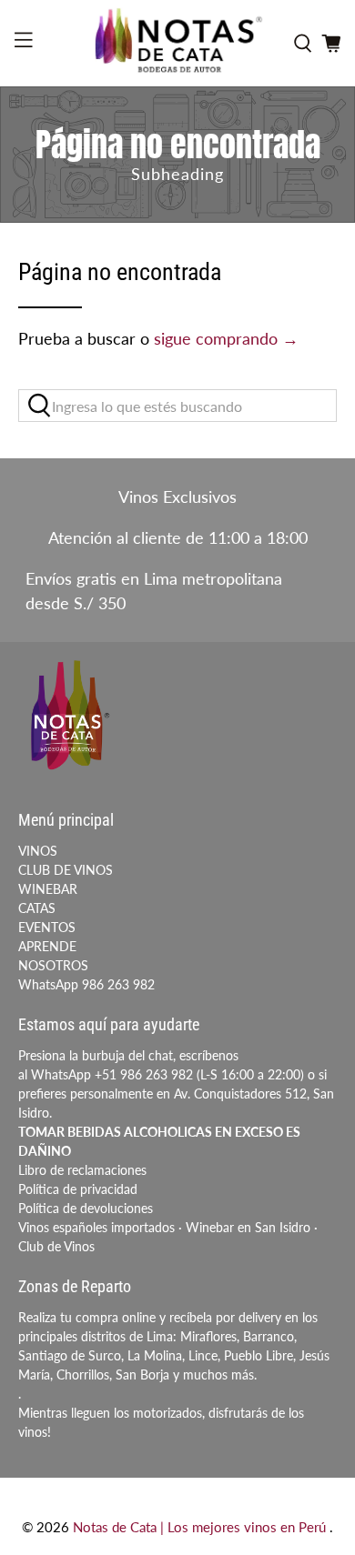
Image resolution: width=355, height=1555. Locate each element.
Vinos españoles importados (96, 1227)
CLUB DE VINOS (65, 870)
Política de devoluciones (85, 1208)
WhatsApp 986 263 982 (86, 984)
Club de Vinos (56, 1246)
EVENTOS (47, 927)
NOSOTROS (53, 965)
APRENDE (47, 946)
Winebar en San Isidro (248, 1227)
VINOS (37, 850)
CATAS (37, 908)
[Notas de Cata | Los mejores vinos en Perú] (178, 43)
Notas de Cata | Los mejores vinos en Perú (201, 1527)
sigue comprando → (226, 338)
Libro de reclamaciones (82, 1170)
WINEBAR (47, 889)
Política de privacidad (77, 1189)
